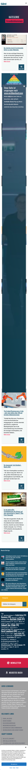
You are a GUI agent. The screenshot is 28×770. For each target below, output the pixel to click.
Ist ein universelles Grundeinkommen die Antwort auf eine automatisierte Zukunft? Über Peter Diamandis (13, 512)
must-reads (19, 633)
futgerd (13, 623)
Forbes (9, 623)
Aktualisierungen (7, 644)
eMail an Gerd (7, 718)
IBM (24, 631)
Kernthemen (7, 721)
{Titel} (11, 767)
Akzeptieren (14, 764)
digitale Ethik (17, 619)
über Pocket (5, 646)
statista (19, 637)
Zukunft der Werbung (20, 623)
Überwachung (5, 639)
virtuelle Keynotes (9, 741)
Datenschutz (20, 635)
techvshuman (13, 639)
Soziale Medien (11, 637)
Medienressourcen (9, 725)
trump (16, 643)
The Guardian (5, 643)
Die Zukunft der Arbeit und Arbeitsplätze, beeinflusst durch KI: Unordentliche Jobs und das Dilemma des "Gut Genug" (16, 574)
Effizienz (21, 621)
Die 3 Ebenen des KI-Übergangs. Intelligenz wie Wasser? (14, 579)
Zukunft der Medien (5, 627)
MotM (12, 633)
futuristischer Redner (19, 629)
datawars (5, 619)
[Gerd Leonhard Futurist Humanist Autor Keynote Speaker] (3, 4)
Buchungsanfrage (9, 723)
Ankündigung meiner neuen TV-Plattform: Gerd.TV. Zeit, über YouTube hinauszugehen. (17, 557)
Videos (11, 646)
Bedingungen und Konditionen (13, 730)
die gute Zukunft (8, 738)
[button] (26, 747)
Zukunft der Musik (13, 627)
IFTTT (2, 633)
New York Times (10, 635)
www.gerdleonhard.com (13, 93)
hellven (20, 631)
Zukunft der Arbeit (7, 629)
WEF (17, 646)
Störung (16, 621)
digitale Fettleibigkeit (7, 621)
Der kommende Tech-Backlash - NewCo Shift (12, 466)
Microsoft (7, 633)
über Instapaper (19, 644)
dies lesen (3, 637)
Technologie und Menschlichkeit (14, 743)
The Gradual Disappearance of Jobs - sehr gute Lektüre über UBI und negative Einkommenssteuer (14, 413)
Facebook (3, 623)
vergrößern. (4, 648)
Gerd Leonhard (9, 631)
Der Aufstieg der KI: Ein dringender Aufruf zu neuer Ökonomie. (13, 49)
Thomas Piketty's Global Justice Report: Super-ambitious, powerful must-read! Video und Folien (16, 563)
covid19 (21, 617)
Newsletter (3, 635)
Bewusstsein (15, 617)
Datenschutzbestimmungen (12, 727)
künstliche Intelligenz (9, 615)
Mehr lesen (7, 61)
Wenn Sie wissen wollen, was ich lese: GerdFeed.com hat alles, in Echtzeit (16, 568)
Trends (12, 643)
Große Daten (20, 615)
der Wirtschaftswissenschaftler (10, 641)
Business (6, 617)
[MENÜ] (26, 4)
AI (2, 615)
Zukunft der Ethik (10, 625)
